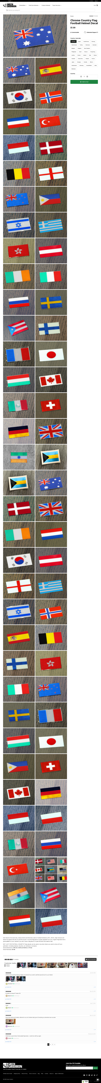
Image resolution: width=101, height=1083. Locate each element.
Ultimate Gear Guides (7, 1073)
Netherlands (74, 44)
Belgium (73, 48)
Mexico (91, 62)
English (9, 0)
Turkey (81, 44)
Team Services (56, 5)
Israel (80, 51)
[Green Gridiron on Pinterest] (94, 1075)
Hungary (79, 62)
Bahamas (74, 68)
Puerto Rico (80, 58)
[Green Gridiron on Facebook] (89, 1075)
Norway (93, 41)
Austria (73, 55)
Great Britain (89, 65)
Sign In (96, 0)
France (93, 58)
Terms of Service (32, 1073)
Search (93, 10)
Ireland (84, 55)
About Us (52, 1073)
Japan (73, 62)
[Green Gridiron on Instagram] (86, 1075)
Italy (90, 55)
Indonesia (88, 44)
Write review (91, 959)
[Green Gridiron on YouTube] (84, 1075)
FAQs (42, 1073)
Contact (91, 0)
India (96, 65)
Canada (85, 62)
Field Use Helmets (33, 5)
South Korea (86, 41)
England (79, 48)
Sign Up (95, 1068)
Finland (87, 58)
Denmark (94, 44)
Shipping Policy (17, 1073)
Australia (73, 41)
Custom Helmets (46, 5)
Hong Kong (92, 51)
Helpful (8, 987)
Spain (79, 41)
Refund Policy (25, 1073)
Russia (95, 55)
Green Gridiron (10, 1079)
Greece (86, 51)
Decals (72, 16)
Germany (81, 65)
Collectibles (22, 5)
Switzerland (74, 65)
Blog (39, 1073)
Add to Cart (85, 82)
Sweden (73, 58)
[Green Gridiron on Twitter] (92, 1075)
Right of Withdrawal (59, 1073)
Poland (79, 55)
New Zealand (87, 48)
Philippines (74, 51)
